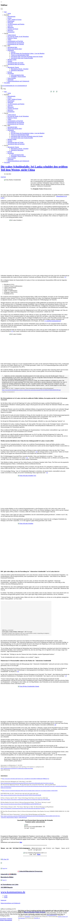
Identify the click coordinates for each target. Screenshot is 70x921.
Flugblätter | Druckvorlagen (18, 76)
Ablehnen (9, 918)
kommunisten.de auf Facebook (16, 42)
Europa (9, 18)
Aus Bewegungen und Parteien (16, 24)
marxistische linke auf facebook (16, 64)
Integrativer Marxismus (17, 70)
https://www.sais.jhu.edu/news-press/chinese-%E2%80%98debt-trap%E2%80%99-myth (21, 804)
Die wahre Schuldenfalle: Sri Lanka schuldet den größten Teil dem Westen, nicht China (34, 168)
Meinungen (11, 27)
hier (39, 854)
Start (5, 12)
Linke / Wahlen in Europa (14, 19)
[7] (66, 676)
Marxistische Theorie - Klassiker (19, 69)
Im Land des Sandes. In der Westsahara (18, 36)
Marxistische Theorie (13, 67)
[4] (27, 457)
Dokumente (11, 50)
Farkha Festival (12, 35)
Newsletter (7, 82)
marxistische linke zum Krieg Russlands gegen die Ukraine (27, 56)
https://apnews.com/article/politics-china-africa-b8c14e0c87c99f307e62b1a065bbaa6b (21, 795)
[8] (55, 725)
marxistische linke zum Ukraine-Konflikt (22, 58)
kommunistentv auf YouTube (15, 41)
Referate (10, 72)
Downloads (11, 73)
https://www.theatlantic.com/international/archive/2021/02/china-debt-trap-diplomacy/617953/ (23, 808)
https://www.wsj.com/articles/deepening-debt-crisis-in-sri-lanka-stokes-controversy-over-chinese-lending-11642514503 (30, 790)
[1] (65, 277)
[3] (37, 452)
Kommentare (11, 32)
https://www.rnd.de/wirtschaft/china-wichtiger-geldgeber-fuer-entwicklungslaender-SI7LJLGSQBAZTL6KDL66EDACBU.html (31, 390)
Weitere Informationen (6, 920)
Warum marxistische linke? (15, 49)
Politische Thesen (12, 38)
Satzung (13, 52)
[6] (18, 671)
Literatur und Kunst (13, 29)
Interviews (10, 30)
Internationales (11, 16)
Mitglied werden (12, 59)
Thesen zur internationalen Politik (20, 55)
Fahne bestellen (12, 78)
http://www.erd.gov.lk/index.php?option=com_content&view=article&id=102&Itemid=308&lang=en (25, 778)
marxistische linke (12, 47)
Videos (9, 39)
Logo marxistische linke (17, 75)
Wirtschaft (10, 22)
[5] (47, 472)
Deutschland (11, 21)
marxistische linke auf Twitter (15, 62)
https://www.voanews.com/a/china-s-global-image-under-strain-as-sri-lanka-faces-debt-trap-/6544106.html (25, 799)
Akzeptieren (3, 918)
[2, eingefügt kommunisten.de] (52, 321)
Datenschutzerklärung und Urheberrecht (18, 81)
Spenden (10, 61)
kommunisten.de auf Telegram (16, 44)
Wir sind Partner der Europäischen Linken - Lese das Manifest (27, 53)
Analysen (10, 25)
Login (5, 895)
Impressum (10, 79)
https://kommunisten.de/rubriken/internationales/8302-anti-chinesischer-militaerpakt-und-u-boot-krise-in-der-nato (27, 783)
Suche (9, 13)
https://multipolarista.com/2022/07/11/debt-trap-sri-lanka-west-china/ (17, 768)
